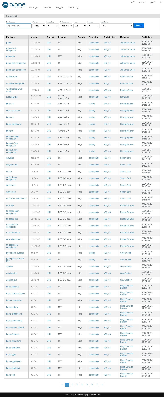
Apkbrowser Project (93, 395)
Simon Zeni (125, 158)
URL (49, 43)
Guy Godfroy (126, 266)
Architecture (64, 22)
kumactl (9, 131)
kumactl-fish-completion (12, 144)
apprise (9, 266)
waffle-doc (11, 192)
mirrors (142, 2)
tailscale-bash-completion (13, 212)
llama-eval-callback (15, 327)
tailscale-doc (12, 219)
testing (92, 104)
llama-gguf (11, 354)
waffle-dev (11, 185)
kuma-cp (10, 104)
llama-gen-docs (13, 348)
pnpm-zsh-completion (16, 70)
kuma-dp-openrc (13, 124)
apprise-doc (11, 273)
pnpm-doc (10, 56)
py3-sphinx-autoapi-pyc (15, 259)
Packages (33, 7)
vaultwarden (11, 77)
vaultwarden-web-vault (14, 90)
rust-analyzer (12, 97)
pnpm (8, 43)
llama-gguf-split (13, 368)
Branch (35, 22)
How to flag (73, 7)
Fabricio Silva (126, 77)
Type (75, 22)
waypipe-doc (12, 165)
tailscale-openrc (13, 232)
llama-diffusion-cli (14, 314)
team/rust (124, 97)
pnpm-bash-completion (11, 49)
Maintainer (104, 22)
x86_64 (107, 43)
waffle (9, 171)
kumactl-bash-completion (12, 137)
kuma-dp (10, 117)
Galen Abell (125, 253)
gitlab (152, 2)
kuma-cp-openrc (13, 110)
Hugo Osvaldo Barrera (126, 286)
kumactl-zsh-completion (12, 151)
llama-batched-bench (15, 293)
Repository (50, 22)
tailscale (10, 205)
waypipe (10, 158)
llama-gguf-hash (13, 361)
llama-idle (10, 375)
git (161, 2)
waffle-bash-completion (11, 178)
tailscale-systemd (14, 239)
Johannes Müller (127, 43)
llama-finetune (12, 334)
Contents (47, 7)
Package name (11, 22)
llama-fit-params (13, 341)
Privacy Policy (79, 395)
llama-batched (12, 287)
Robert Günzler (127, 205)
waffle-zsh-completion (16, 199)
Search (138, 25)
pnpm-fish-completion (16, 63)
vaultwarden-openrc (15, 83)
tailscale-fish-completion (12, 225)
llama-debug (12, 307)
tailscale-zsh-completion (12, 246)
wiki (133, 2)
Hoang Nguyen (127, 104)
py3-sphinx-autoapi (15, 253)
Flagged (59, 7)
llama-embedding (14, 321)
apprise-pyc (11, 280)
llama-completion (14, 300)
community (94, 43)
